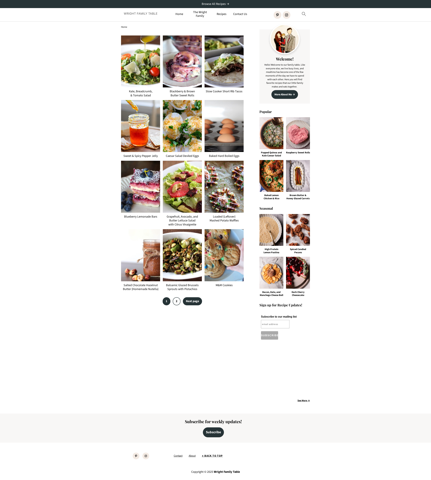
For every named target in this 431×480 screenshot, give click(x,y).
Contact (178, 456)
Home (179, 14)
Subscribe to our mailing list (279, 316)
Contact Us (240, 14)
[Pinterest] (277, 15)
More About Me (283, 94)
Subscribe (213, 432)
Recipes (221, 14)
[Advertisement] (287, 370)
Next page (192, 301)
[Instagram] (286, 15)
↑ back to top (212, 456)
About (192, 456)
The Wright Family (200, 14)
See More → (303, 400)
